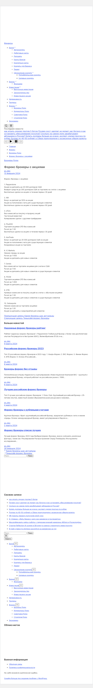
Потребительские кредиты (30, 75)
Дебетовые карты (21, 53)
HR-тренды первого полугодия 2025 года (26, 516)
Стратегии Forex (20, 118)
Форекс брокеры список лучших (22, 430)
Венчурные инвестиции (23, 89)
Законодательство (21, 93)
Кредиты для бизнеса (23, 66)
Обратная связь (15, 664)
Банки (11, 48)
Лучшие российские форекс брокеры (25, 389)
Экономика (13, 121)
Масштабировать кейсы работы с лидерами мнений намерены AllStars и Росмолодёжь (45, 522)
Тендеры (12, 102)
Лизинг (16, 69)
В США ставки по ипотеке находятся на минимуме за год (32, 529)
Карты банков (19, 60)
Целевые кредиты (26, 78)
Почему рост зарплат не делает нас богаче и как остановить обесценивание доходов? (45, 503)
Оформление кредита (23, 73)
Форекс (12, 106)
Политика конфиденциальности (22, 667)
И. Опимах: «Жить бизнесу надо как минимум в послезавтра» (35, 519)
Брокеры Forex (20, 108)
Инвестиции (14, 87)
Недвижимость (15, 99)
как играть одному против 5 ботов (23, 499)
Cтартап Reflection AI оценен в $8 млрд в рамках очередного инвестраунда (40, 525)
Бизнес (12, 82)
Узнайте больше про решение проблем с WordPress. (25, 678)
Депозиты (18, 56)
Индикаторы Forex (21, 111)
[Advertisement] (46, 25)
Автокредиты (19, 50)
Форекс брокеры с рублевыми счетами (26, 409)
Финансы (8, 43)
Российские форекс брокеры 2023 (24, 348)
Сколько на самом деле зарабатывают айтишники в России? (34, 506)
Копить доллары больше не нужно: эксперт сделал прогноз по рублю (38, 509)
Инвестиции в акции (22, 96)
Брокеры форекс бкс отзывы (20, 369)
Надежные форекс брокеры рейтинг (25, 328)
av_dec (7, 171)
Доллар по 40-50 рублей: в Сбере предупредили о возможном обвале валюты (42, 512)
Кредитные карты (21, 63)
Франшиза (18, 84)
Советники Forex (20, 114)
